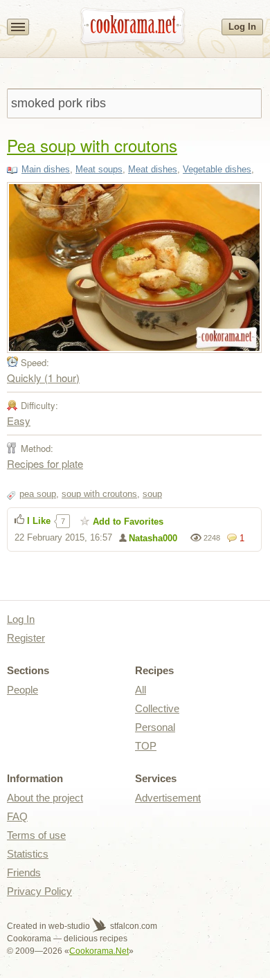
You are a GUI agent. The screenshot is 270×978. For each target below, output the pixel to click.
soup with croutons (99, 494)
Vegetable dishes (217, 169)
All (140, 690)
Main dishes (45, 169)
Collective (157, 708)
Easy (18, 420)
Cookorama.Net (99, 951)
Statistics (27, 854)
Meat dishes (152, 169)
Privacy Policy (39, 891)
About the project (45, 798)
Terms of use (36, 835)
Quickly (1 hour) (43, 377)
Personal (155, 727)
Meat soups (99, 169)
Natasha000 (153, 538)
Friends (24, 872)
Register (26, 638)
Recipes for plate (45, 463)
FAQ (17, 816)
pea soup (37, 494)
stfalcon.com (132, 926)
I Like (39, 521)
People (22, 690)
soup (152, 494)
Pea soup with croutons (92, 145)
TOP (145, 746)
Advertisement (168, 798)
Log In (242, 26)
